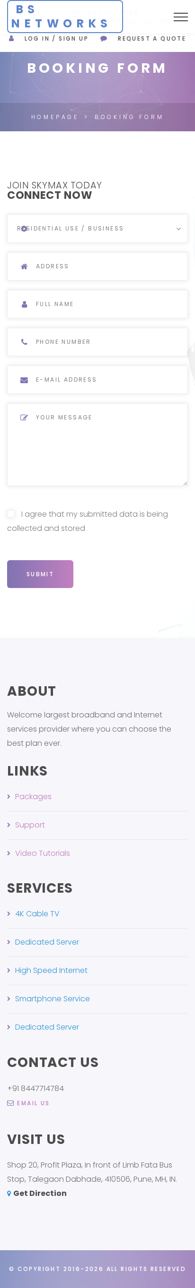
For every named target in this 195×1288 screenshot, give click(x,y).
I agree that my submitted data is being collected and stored (87, 521)
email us (33, 1103)
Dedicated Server (47, 942)
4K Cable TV (37, 913)
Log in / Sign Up (57, 38)
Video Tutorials (42, 853)
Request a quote (152, 38)
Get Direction (40, 1193)
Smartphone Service (52, 998)
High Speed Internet (51, 970)
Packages (33, 796)
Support (30, 824)
